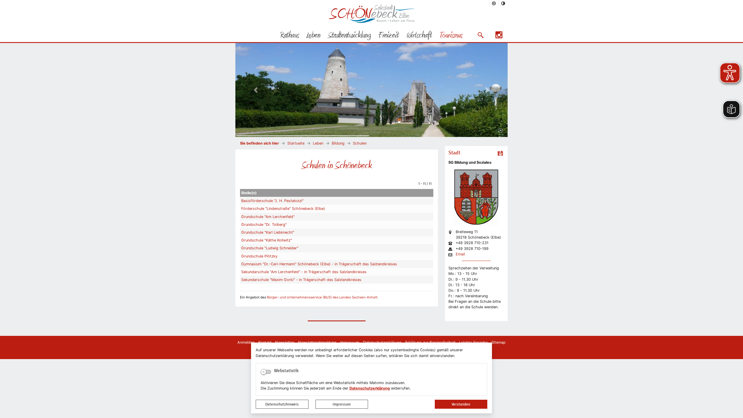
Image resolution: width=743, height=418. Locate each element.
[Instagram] (498, 37)
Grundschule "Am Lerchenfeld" (268, 217)
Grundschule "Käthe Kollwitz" (266, 240)
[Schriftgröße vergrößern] (494, 3)
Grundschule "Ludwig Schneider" (269, 248)
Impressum (342, 404)
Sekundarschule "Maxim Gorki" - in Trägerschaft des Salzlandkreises (301, 280)
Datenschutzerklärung (369, 388)
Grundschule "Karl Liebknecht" (267, 232)
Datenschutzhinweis (282, 404)
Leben (318, 143)
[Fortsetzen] (500, 130)
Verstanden (461, 404)
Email (460, 254)
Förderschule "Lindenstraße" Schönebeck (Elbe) (283, 208)
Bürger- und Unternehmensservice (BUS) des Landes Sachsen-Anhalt (322, 297)
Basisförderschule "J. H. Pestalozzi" (272, 201)
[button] (480, 35)
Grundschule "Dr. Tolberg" (264, 224)
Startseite (295, 143)
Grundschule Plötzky (259, 256)
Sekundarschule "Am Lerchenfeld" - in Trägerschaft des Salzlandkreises (304, 272)
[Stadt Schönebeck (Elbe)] (372, 21)
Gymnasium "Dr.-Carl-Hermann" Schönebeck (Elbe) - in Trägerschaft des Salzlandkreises (319, 264)
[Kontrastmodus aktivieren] (503, 3)
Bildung (338, 143)
